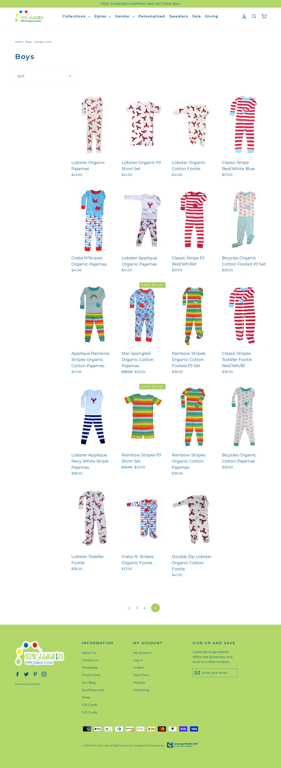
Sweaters (178, 16)
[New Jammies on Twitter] (26, 674)
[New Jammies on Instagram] (44, 674)
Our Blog (89, 682)
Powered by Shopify (27, 684)
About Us (89, 653)
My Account (142, 653)
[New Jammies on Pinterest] (35, 674)
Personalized (151, 16)
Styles (101, 16)
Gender (123, 16)
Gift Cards (89, 705)
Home (19, 41)
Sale (196, 16)
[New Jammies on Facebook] (17, 674)
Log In (138, 660)
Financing (141, 690)
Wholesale (90, 667)
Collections (75, 16)
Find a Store (91, 675)
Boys (29, 41)
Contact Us (90, 660)
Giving (211, 16)
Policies (139, 682)
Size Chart (141, 675)
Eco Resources (93, 690)
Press (86, 697)
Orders (138, 667)
